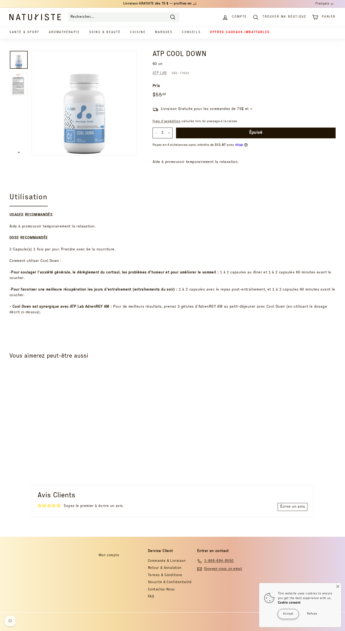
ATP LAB (160, 73)
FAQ (151, 596)
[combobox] (124, 17)
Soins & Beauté (105, 32)
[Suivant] (18, 151)
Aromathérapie (64, 32)
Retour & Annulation (164, 568)
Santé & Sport (24, 32)
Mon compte (109, 555)
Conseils (191, 32)
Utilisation (28, 197)
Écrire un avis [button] (292, 507)
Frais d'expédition (166, 121)
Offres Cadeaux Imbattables (240, 32)
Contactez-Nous (161, 589)
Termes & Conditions (165, 575)
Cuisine (138, 32)
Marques (163, 32)
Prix (156, 86)
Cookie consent (289, 603)
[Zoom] (84, 103)
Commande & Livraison (166, 561)
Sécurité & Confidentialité (170, 582)
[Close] (337, 586)
